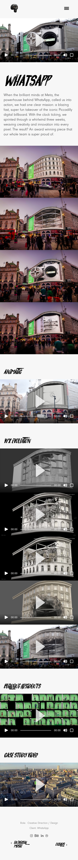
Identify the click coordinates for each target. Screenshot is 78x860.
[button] (39, 40)
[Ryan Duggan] (14, 8)
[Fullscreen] (71, 55)
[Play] (6, 55)
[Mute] (65, 55)
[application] (39, 40)
